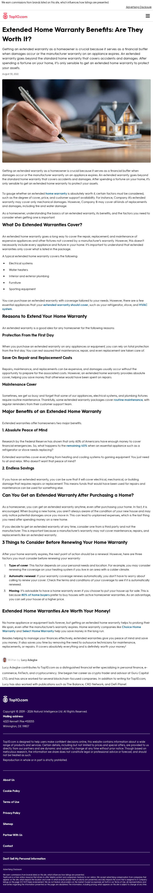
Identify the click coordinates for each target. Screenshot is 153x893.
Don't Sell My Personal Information (24, 858)
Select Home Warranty (38, 631)
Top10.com (7, 877)
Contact (8, 846)
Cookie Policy (11, 791)
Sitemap (8, 824)
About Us (9, 780)
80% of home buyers (35, 595)
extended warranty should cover (65, 305)
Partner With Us (12, 835)
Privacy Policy (11, 813)
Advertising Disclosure (139, 7)
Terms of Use (11, 802)
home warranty (56, 193)
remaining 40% (76, 445)
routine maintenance (128, 400)
